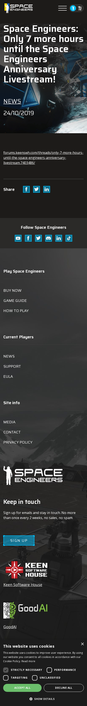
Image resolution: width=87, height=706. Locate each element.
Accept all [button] (22, 688)
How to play (16, 311)
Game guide (15, 301)
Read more (28, 661)
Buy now (12, 290)
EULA (8, 376)
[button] (43, 698)
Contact (12, 432)
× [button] (82, 644)
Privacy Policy (18, 442)
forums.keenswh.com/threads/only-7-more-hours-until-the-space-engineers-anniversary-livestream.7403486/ (43, 157)
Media (9, 422)
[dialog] (43, 673)
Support (12, 366)
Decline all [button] (63, 688)
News (12, 101)
